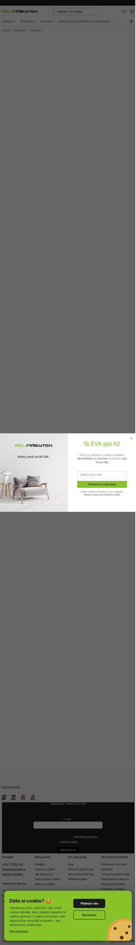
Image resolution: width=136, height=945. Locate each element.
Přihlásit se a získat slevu (102, 484)
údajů (117, 494)
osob (106, 494)
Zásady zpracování (94, 494)
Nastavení (89, 915)
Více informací (19, 931)
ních (111, 494)
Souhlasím (89, 903)
